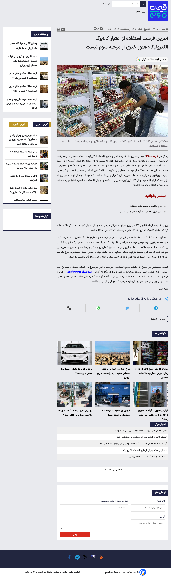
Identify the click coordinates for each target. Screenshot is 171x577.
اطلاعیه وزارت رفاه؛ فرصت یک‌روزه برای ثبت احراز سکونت (21, 166)
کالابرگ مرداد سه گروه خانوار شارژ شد (23, 178)
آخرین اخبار (42, 125)
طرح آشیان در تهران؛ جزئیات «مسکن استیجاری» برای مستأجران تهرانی (113, 373)
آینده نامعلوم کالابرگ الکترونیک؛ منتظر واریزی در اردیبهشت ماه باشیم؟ (132, 443)
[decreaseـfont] (95, 28)
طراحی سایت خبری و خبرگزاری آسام (122, 572)
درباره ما (106, 4)
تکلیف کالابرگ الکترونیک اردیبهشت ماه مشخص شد (142, 437)
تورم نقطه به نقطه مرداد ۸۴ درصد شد (23, 154)
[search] (143, 4)
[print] (58, 29)
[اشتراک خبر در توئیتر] (127, 308)
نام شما (161, 501)
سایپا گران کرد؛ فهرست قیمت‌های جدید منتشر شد (139, 211)
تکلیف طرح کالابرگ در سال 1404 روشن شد (146, 457)
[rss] (102, 557)
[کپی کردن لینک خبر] (69, 308)
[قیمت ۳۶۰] (158, 11)
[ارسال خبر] (63, 29)
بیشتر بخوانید (155, 195)
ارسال (75, 534)
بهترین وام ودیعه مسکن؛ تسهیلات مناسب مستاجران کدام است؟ (75, 413)
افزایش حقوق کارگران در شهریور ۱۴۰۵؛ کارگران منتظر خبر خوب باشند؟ (152, 415)
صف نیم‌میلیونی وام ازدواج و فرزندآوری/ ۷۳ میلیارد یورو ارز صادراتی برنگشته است (23, 140)
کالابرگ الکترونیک (158, 319)
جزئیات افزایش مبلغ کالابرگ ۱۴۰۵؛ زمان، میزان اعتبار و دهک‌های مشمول (151, 373)
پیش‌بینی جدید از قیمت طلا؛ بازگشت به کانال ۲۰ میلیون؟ (23, 190)
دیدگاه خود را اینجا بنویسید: (114, 501)
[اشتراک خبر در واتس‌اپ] (98, 308)
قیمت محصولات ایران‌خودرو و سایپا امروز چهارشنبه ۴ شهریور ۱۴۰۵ (21, 103)
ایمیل (162, 516)
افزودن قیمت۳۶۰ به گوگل (153, 59)
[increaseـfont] (101, 28)
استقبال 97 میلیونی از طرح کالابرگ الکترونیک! (145, 450)
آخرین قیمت (18, 125)
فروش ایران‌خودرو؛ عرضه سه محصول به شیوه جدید (116, 413)
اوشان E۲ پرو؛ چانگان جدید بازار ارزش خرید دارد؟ (76, 371)
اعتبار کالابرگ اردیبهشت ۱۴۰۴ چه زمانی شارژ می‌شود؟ (141, 430)
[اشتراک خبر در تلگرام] (156, 308)
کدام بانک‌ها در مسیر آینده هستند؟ (146, 206)
